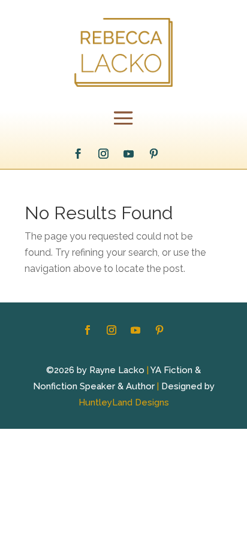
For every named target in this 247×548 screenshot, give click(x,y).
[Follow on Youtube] (129, 154)
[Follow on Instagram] (104, 154)
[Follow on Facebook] (78, 154)
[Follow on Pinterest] (154, 154)
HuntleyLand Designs (124, 402)
